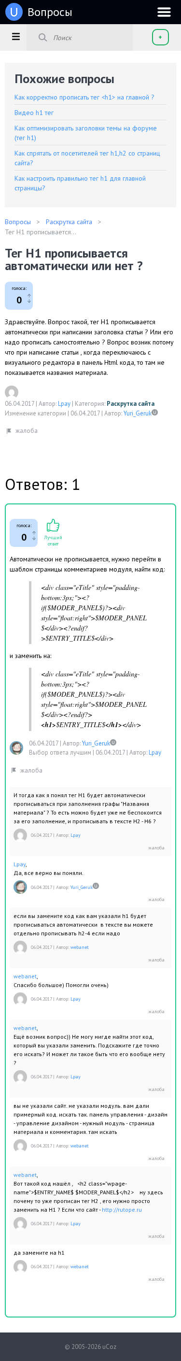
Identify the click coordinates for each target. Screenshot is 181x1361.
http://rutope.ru (122, 1209)
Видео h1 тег (34, 112)
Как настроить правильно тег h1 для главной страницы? (80, 183)
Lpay (64, 404)
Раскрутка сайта (130, 404)
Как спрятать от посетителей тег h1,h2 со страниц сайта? (87, 158)
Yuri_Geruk (138, 413)
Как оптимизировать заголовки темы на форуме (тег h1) (85, 133)
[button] (16, 36)
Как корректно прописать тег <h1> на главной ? (84, 97)
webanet (79, 947)
